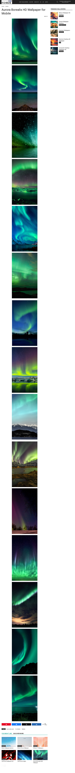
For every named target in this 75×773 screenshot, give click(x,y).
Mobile (23, 729)
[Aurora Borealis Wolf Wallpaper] (40, 755)
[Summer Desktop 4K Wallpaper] (54, 42)
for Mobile (17, 729)
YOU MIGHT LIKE (7, 733)
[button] (64, 1)
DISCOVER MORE (18, 733)
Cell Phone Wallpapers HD (7, 761)
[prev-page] (2, 766)
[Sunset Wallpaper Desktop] (54, 24)
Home (3, 6)
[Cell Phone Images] (24, 755)
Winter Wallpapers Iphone (7, 748)
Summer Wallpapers (64, 30)
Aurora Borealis (10, 729)
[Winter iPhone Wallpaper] (24, 742)
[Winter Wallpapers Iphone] (9, 742)
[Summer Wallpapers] (54, 33)
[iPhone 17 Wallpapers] (40, 742)
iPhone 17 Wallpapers (38, 748)
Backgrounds (62, 25)
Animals (36, 759)
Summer (61, 32)
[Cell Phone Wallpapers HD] (9, 755)
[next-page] (5, 766)
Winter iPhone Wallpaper (23, 748)
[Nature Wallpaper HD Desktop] (54, 15)
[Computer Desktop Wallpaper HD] (54, 50)
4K (59, 42)
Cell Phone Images (21, 761)
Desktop (61, 16)
